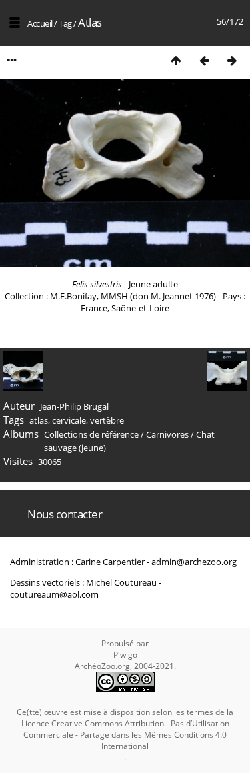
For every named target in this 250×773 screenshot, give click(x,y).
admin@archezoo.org (194, 562)
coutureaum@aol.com (54, 594)
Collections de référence (91, 434)
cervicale (69, 420)
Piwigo (125, 654)
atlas (38, 420)
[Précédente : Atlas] (204, 60)
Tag (65, 23)
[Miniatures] (176, 60)
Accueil (40, 23)
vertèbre (107, 420)
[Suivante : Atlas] (232, 60)
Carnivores (167, 434)
